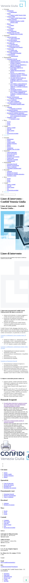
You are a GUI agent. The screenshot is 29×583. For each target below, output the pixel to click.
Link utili (6, 523)
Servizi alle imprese (12, 40)
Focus (8, 123)
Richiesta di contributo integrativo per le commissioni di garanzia (18, 115)
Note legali (6, 575)
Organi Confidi (11, 16)
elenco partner (10, 130)
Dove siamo (7, 521)
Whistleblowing (8, 576)
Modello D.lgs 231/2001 (13, 32)
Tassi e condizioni (14, 101)
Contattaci (6, 520)
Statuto (9, 13)
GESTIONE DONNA (16, 89)
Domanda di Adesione (16, 108)
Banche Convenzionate (13, 97)
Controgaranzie (11, 54)
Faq (5, 526)
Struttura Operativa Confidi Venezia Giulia (17, 21)
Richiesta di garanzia (12, 110)
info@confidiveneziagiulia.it (8, 562)
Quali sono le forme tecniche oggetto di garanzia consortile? (14, 421)
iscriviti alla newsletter (12, 133)
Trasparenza (10, 29)
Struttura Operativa (12, 19)
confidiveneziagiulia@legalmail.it (9, 566)
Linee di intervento (12, 37)
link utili (9, 129)
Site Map (6, 581)
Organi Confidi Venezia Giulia (18, 18)
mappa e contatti (11, 127)
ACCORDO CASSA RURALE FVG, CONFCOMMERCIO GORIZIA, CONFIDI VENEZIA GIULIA (19, 93)
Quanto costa (10, 48)
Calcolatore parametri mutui (14, 102)
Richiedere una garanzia (13, 46)
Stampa (13, 450)
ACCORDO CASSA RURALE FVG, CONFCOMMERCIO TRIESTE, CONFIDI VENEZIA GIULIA (19, 86)
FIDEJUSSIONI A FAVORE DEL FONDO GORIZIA (19, 62)
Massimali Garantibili (12, 51)
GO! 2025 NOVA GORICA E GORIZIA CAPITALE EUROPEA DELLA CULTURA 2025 (18, 80)
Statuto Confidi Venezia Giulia (18, 15)
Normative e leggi (11, 117)
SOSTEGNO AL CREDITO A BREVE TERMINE (18, 65)
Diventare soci (10, 43)
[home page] (13, 6)
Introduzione (10, 10)
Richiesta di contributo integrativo (15, 113)
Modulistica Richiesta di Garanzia (18, 111)
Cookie (6, 579)
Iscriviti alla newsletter (9, 527)
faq (8, 132)
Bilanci (9, 24)
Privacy (9, 27)
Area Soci (6, 135)
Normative (6, 573)
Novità (9, 121)
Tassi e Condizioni (12, 100)
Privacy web (7, 578)
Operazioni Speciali (12, 59)
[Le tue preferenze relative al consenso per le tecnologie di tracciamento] (26, 580)
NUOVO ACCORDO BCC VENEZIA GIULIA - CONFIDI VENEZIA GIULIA (18, 75)
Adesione (9, 107)
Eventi (8, 124)
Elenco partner (7, 524)
